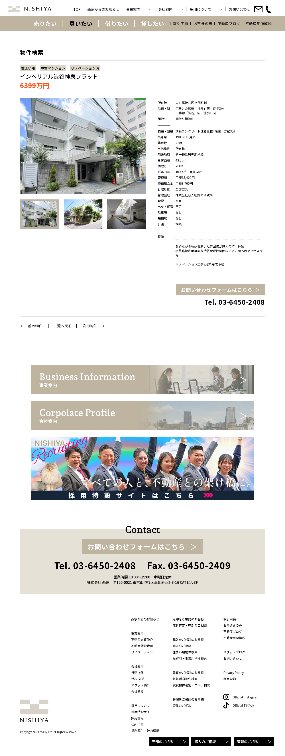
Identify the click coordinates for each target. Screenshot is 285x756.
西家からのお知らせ (145, 619)
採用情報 (137, 718)
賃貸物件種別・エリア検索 (191, 685)
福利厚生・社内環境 (145, 730)
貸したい (152, 23)
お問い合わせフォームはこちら (216, 289)
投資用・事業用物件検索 (190, 658)
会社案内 (137, 666)
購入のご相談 (205, 741)
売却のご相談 (162, 741)
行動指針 (137, 672)
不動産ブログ (229, 23)
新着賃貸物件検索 (185, 679)
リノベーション (142, 652)
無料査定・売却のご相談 (190, 625)
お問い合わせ (232, 658)
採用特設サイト (142, 712)
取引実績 (180, 23)
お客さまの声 (232, 625)
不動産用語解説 (258, 23)
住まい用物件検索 (185, 652)
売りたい (45, 23)
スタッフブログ (234, 652)
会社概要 (137, 691)
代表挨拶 (137, 679)
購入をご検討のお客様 (188, 639)
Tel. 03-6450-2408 (234, 302)
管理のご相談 (247, 741)
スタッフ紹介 (140, 685)
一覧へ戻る (62, 325)
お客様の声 (203, 23)
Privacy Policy (233, 672)
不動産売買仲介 (142, 639)
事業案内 (137, 633)
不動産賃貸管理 (142, 646)
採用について (140, 705)
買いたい (81, 23)
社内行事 (137, 724)
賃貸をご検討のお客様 (188, 672)
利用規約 (229, 679)
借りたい (116, 23)
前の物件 (35, 325)
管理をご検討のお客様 (188, 699)
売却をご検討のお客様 (188, 619)
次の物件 (90, 325)
